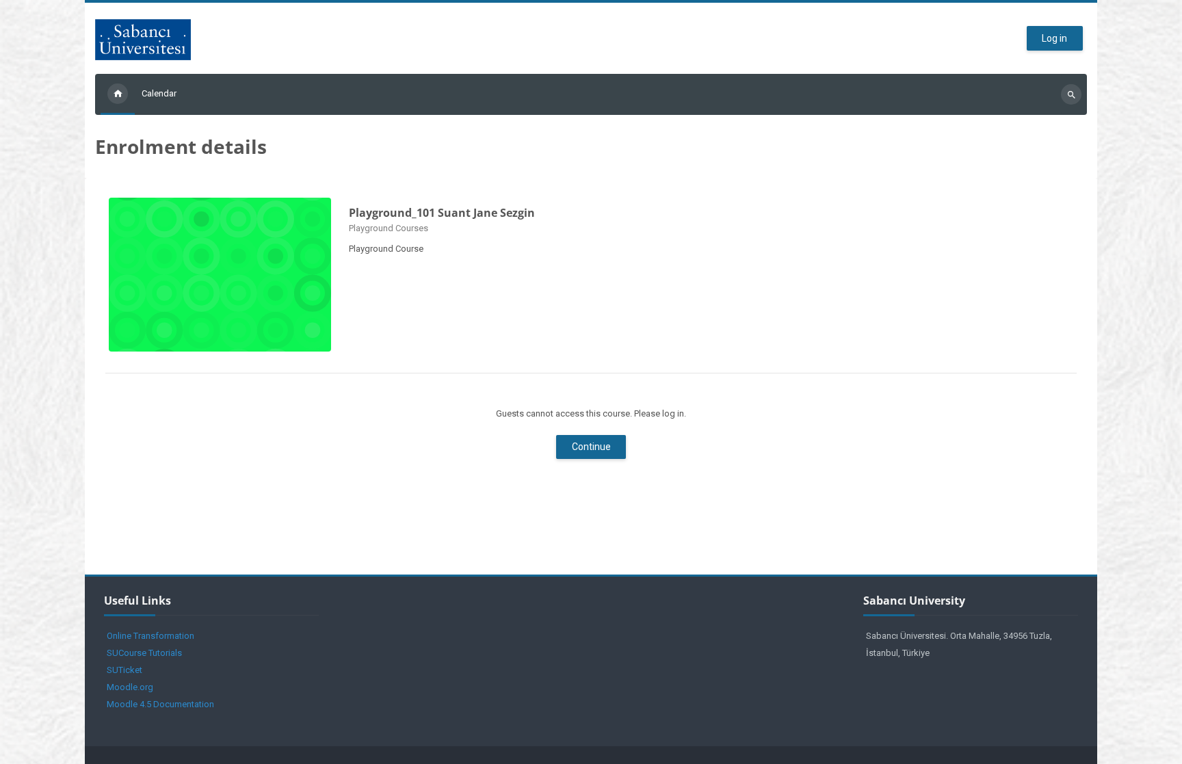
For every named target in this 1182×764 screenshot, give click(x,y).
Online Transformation (150, 636)
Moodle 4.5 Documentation (160, 704)
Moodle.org (130, 687)
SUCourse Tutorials (144, 653)
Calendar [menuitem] (159, 93)
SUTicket (124, 670)
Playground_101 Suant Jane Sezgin (442, 212)
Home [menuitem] (118, 94)
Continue (591, 446)
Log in (1054, 38)
